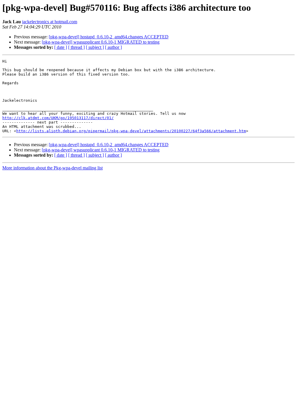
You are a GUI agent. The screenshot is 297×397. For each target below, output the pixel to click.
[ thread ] (76, 47)
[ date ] (60, 47)
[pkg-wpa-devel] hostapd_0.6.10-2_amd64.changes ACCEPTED (109, 36)
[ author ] (113, 47)
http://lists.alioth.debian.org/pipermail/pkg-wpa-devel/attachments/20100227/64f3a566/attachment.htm (131, 131)
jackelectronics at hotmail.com (49, 21)
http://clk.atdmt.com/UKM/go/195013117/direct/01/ (58, 118)
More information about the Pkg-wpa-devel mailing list (52, 167)
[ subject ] (95, 47)
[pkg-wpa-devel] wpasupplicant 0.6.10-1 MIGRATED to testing (101, 42)
